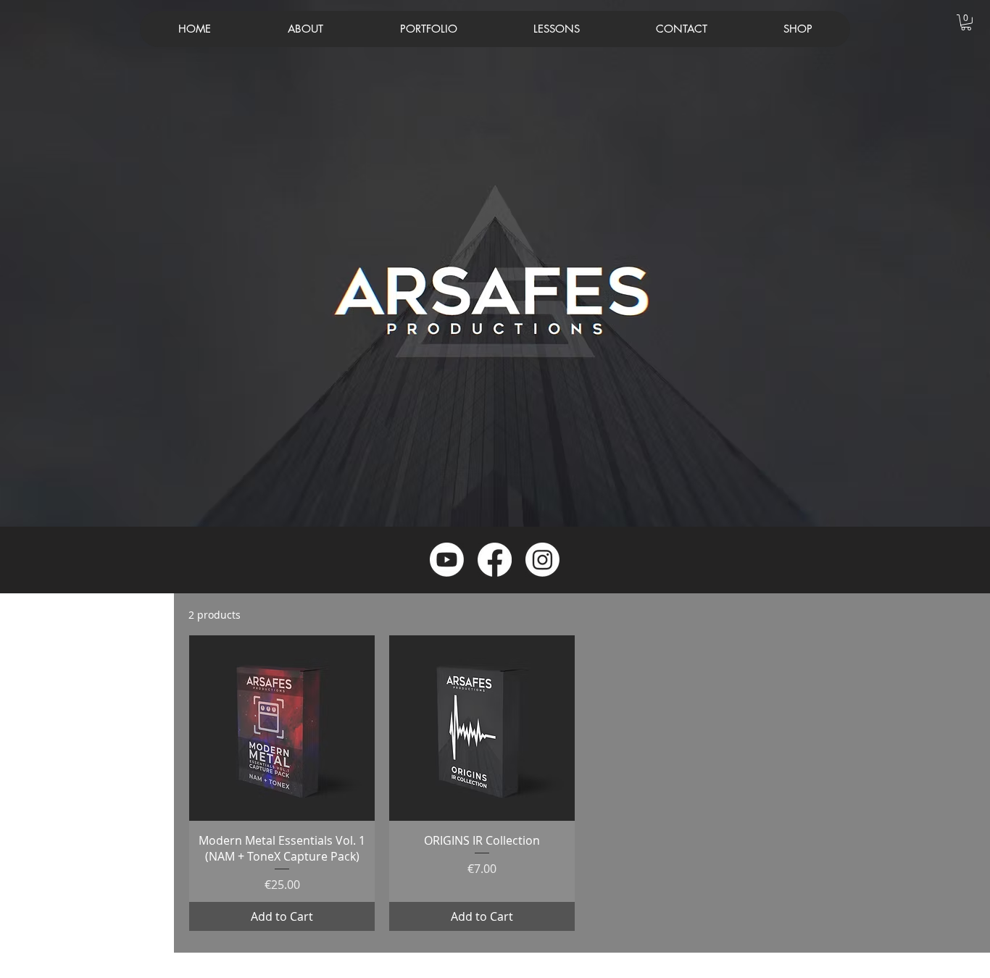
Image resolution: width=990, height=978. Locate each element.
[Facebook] (495, 560)
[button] (966, 22)
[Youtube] (447, 560)
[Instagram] (542, 560)
